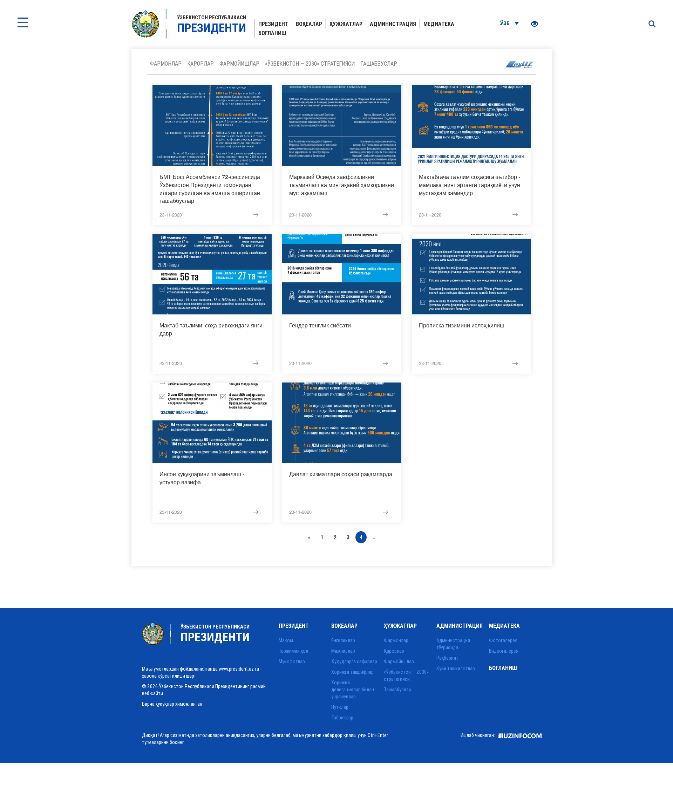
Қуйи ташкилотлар (455, 668)
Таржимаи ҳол (293, 651)
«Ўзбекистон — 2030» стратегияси (310, 63)
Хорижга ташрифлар (352, 672)
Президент (273, 23)
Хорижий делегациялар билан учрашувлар (352, 689)
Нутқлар (339, 707)
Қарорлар (200, 63)
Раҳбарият (447, 658)
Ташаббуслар (378, 63)
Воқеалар (309, 23)
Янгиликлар (343, 640)
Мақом (286, 640)
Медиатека (438, 23)
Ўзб (505, 23)
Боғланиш (272, 32)
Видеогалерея (503, 651)
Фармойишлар (239, 63)
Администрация (393, 23)
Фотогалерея (503, 640)
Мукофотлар (292, 661)
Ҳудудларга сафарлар (354, 661)
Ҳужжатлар (345, 23)
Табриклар (342, 717)
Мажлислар (343, 651)
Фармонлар (166, 63)
